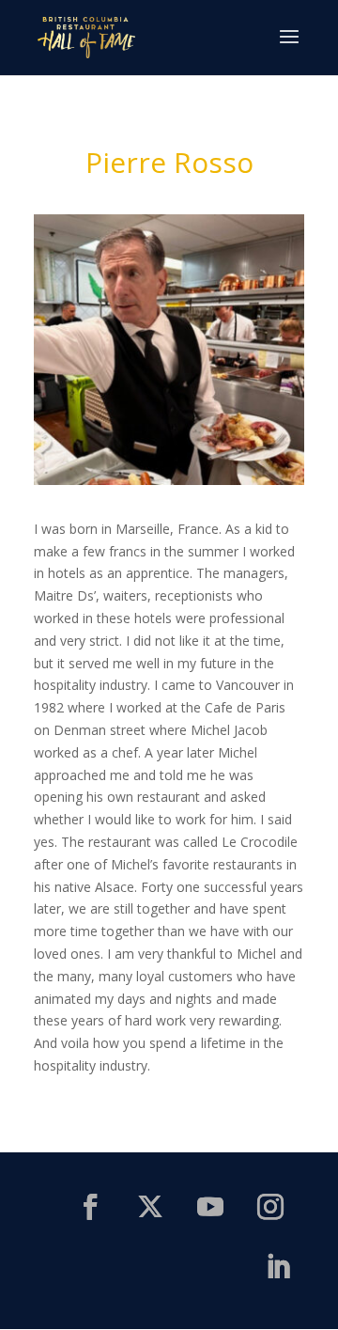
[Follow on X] (150, 1207)
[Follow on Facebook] (90, 1207)
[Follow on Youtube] (210, 1207)
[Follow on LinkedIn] (278, 1267)
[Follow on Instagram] (270, 1207)
